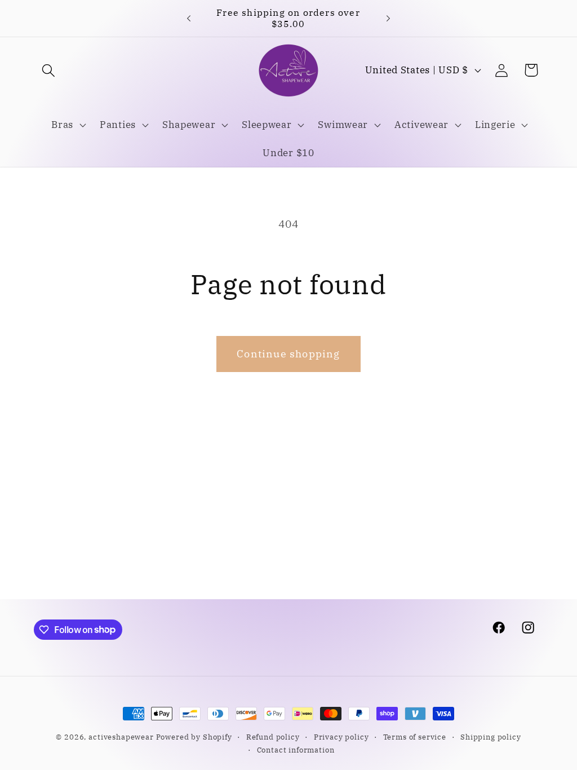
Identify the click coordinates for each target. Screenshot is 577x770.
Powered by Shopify (194, 737)
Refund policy (273, 737)
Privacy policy (341, 737)
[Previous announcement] (188, 18)
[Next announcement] (388, 18)
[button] (49, 70)
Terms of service (414, 737)
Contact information (296, 750)
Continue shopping (288, 353)
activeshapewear (121, 737)
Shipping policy (490, 737)
